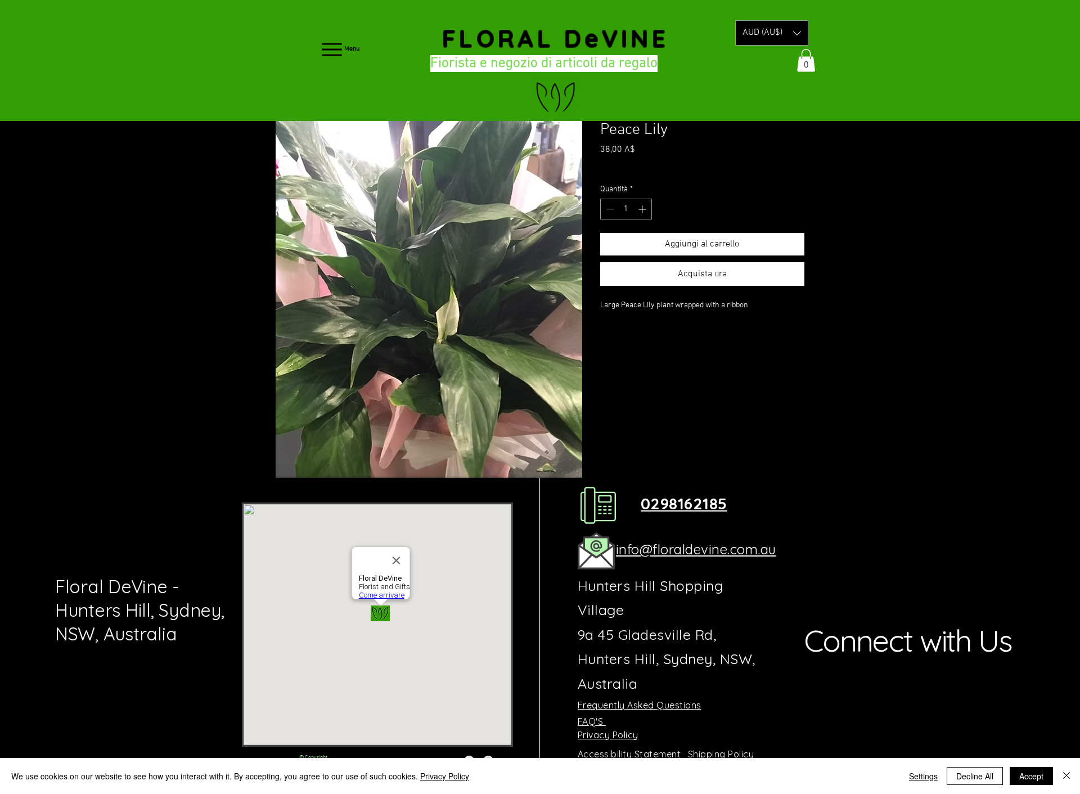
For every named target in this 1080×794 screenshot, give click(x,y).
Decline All (974, 776)
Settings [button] (923, 776)
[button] (771, 33)
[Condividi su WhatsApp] (650, 336)
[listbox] (771, 33)
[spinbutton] (626, 209)
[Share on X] (671, 336)
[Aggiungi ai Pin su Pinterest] (629, 336)
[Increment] (643, 209)
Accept (1031, 776)
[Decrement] (609, 209)
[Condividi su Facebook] (607, 336)
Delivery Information (676, 165)
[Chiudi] (1066, 776)
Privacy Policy (444, 776)
